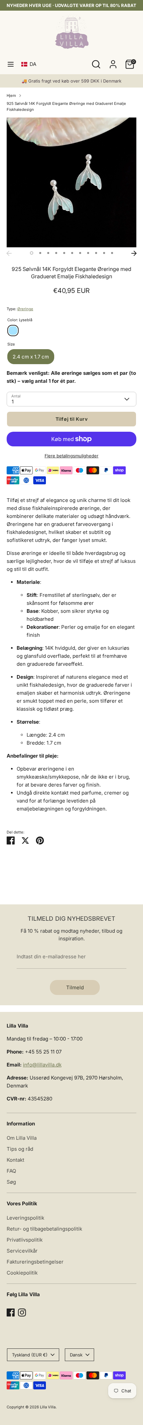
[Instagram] (22, 1312)
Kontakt (15, 1160)
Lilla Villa (48, 1407)
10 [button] (104, 253)
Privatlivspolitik (25, 1240)
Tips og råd (20, 1149)
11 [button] (112, 253)
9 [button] (96, 253)
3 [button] (48, 253)
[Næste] (134, 253)
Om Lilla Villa (22, 1138)
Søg (11, 1182)
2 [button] (40, 253)
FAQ (11, 1171)
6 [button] (72, 253)
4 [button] (56, 253)
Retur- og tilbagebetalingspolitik (44, 1229)
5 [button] (64, 253)
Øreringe (25, 309)
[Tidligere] (9, 253)
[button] (30, 64)
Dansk (76, 1354)
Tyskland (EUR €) (30, 1354)
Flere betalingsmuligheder (71, 455)
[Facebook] (11, 1312)
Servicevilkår (22, 1251)
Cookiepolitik (22, 1273)
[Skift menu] (10, 64)
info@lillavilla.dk (42, 1065)
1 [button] (31, 253)
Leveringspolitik (25, 1218)
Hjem (11, 95)
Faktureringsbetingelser (35, 1262)
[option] (71, 182)
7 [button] (80, 253)
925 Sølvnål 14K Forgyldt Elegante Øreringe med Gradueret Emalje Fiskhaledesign (66, 106)
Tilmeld (75, 987)
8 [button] (88, 253)
